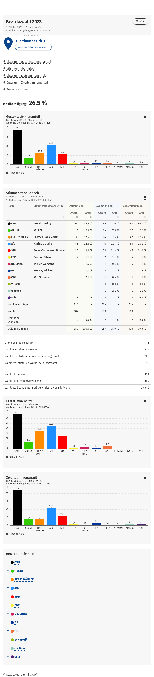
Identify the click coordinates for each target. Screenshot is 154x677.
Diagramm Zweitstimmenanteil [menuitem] (27, 82)
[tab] (77, 562)
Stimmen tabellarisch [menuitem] (20, 68)
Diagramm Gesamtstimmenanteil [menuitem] (28, 61)
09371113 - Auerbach (25, 35)
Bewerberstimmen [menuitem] (18, 89)
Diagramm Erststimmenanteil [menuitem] (26, 75)
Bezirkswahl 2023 (24, 21)
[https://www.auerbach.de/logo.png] (40, 7)
